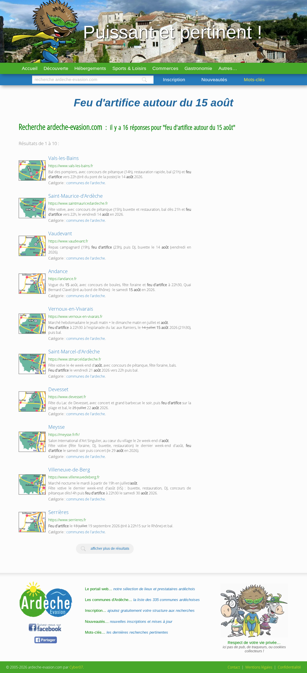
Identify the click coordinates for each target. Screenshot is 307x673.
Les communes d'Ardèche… (142, 600)
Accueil (30, 68)
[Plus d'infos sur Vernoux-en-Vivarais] (32, 324)
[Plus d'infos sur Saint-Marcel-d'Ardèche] (32, 364)
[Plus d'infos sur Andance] (32, 284)
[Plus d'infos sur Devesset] (32, 401)
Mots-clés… (126, 632)
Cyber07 (76, 667)
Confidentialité (289, 667)
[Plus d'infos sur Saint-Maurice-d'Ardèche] (32, 208)
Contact (234, 667)
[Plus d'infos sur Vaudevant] (32, 246)
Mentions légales (258, 667)
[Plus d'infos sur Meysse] (32, 442)
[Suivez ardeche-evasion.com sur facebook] (45, 630)
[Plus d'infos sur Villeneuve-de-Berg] (32, 484)
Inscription (174, 79)
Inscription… (140, 610)
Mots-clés (254, 79)
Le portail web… (140, 589)
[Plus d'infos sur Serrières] (32, 522)
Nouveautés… (128, 621)
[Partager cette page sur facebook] (45, 642)
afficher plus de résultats (110, 548)
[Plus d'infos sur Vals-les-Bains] (32, 170)
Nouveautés (214, 79)
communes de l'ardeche (85, 182)
